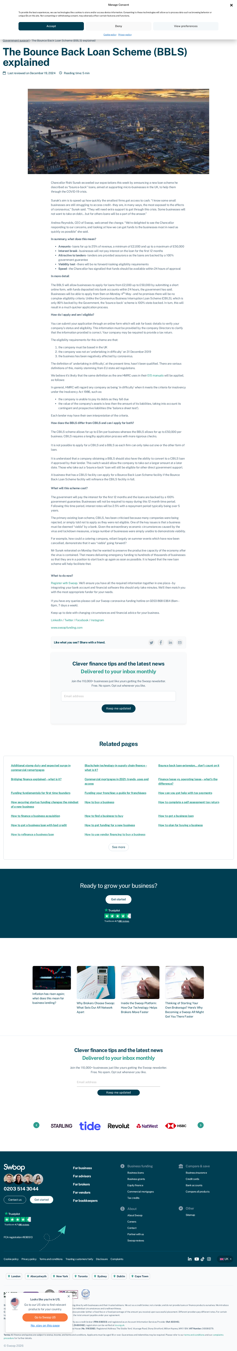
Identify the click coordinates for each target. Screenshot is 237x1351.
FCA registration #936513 (18, 1237)
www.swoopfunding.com (66, 627)
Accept (51, 26)
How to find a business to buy (104, 816)
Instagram (97, 620)
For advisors (82, 1176)
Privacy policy (125, 34)
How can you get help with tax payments (185, 793)
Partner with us (135, 1234)
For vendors (81, 1192)
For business (82, 1168)
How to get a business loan (175, 816)
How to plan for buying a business (180, 825)
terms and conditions (194, 1335)
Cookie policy (110, 34)
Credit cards (192, 1178)
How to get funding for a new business (110, 825)
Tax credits (133, 1197)
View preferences (186, 26)
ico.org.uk (119, 1325)
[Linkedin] (170, 642)
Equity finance (135, 1185)
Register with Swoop (64, 583)
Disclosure (102, 1259)
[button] (231, 5)
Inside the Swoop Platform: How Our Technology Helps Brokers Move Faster (139, 1007)
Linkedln (56, 620)
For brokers (81, 1184)
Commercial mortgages (140, 1191)
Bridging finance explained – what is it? (36, 779)
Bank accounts (194, 1185)
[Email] (179, 642)
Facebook (82, 620)
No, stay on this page (45, 1325)
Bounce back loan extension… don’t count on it (188, 765)
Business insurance (196, 1172)
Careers (131, 1221)
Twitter (68, 620)
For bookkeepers (85, 1201)
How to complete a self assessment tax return (188, 802)
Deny (118, 26)
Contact (131, 1227)
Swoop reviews (135, 1240)
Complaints (117, 1259)
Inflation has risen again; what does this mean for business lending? (48, 998)
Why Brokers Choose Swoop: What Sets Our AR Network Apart (96, 1007)
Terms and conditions (51, 1259)
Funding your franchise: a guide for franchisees (115, 793)
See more (118, 847)
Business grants (136, 1178)
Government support (16, 40)
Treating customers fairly (79, 1259)
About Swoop (134, 1215)
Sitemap (190, 1214)
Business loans (135, 1172)
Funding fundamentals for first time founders (40, 793)
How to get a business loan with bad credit (39, 825)
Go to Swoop (45, 1317)
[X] (151, 642)
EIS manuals (155, 375)
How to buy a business (99, 802)
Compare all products (197, 1191)
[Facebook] (161, 642)
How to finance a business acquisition (35, 816)
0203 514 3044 (21, 1189)
